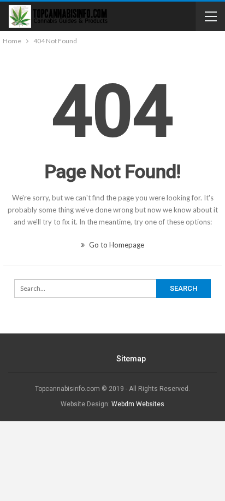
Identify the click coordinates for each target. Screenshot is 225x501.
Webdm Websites (137, 404)
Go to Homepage (115, 244)
